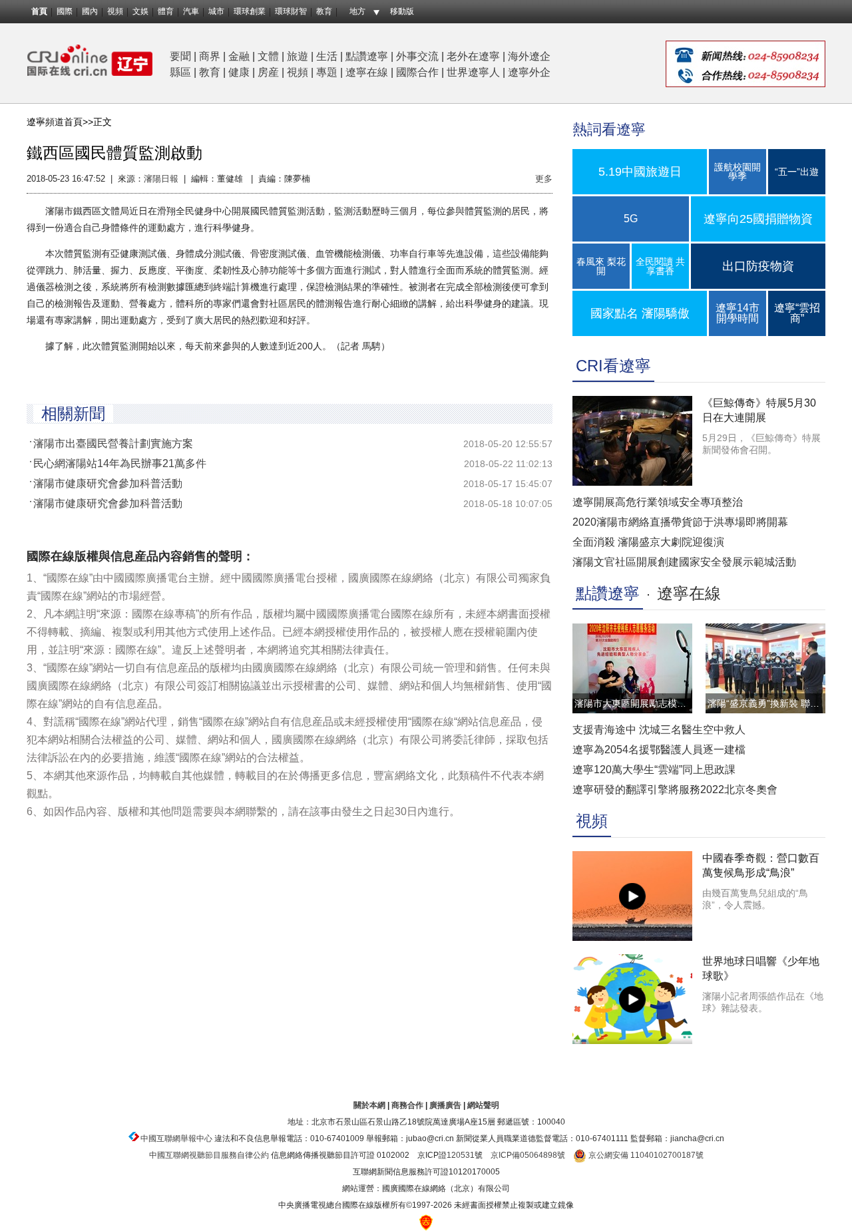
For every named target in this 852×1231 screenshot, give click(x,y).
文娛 (140, 11)
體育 (166, 11)
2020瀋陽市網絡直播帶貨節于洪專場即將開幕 (680, 522)
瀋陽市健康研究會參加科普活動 (107, 483)
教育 (324, 11)
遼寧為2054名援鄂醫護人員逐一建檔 (659, 749)
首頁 (39, 11)
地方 (357, 11)
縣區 (180, 72)
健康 (239, 72)
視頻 (115, 11)
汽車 (191, 11)
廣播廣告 (445, 1105)
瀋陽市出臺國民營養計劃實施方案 (113, 443)
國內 (90, 11)
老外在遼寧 (473, 56)
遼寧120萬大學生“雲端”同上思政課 (654, 769)
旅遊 (297, 56)
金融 (239, 56)
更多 (543, 179)
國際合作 (417, 72)
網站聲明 (483, 1105)
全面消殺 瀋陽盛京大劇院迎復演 (648, 542)
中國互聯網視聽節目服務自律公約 (209, 1155)
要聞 (180, 56)
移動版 (402, 11)
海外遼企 (529, 56)
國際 (65, 11)
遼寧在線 (366, 72)
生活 (326, 56)
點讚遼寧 (366, 56)
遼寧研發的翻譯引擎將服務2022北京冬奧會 (674, 789)
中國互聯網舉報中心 (176, 1138)
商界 (209, 56)
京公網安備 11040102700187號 (645, 1155)
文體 (268, 56)
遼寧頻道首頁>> (60, 121)
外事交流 (417, 56)
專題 (326, 72)
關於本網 (369, 1105)
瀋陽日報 (161, 179)
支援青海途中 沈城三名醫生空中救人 (659, 729)
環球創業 (250, 11)
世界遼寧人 (473, 72)
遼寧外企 (529, 72)
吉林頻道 (90, 60)
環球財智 (291, 11)
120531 (461, 1155)
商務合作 (407, 1105)
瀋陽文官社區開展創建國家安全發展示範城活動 (684, 562)
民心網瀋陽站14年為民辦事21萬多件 (119, 463)
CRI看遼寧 (613, 366)
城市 (216, 11)
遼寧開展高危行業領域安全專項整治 (657, 502)
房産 (268, 72)
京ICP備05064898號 (528, 1155)
